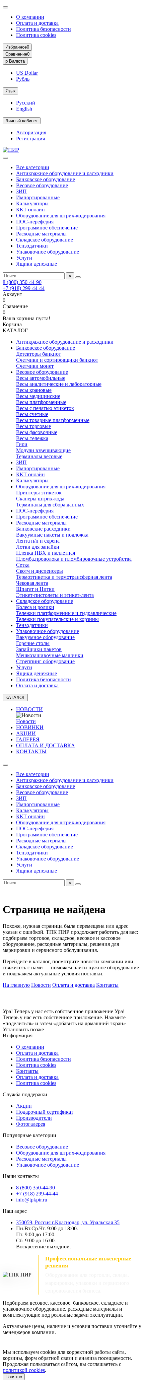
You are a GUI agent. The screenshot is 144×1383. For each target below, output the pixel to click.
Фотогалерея (30, 1124)
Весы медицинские (38, 396)
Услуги (24, 258)
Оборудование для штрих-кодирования (60, 215)
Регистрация (30, 138)
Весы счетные (32, 414)
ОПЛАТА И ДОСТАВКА (45, 745)
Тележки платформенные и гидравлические (66, 613)
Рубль (22, 79)
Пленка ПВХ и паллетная (45, 553)
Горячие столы (33, 643)
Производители (34, 1118)
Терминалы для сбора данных (50, 504)
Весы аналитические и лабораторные (58, 384)
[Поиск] (78, 277)
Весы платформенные (41, 402)
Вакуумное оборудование (45, 637)
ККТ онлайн (30, 209)
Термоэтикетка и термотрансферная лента (64, 577)
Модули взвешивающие (43, 450)
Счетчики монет (35, 366)
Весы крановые (34, 390)
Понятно (13, 1376)
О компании (30, 17)
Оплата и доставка (37, 23)
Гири (21, 444)
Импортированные (38, 197)
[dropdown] (5, 7)
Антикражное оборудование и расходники (65, 173)
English (24, 109)
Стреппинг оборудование (45, 661)
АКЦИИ (26, 733)
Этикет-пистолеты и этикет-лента (55, 595)
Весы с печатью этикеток (45, 408)
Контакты (107, 985)
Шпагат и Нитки (35, 589)
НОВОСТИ (29, 709)
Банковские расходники (43, 529)
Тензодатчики (32, 246)
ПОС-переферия (35, 221)
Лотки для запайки (37, 547)
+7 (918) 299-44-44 (24, 288)
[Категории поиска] (5, 158)
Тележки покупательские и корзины (57, 619)
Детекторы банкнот (38, 354)
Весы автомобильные (40, 378)
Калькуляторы (32, 203)
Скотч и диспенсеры (39, 571)
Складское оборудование (44, 240)
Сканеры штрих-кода (40, 498)
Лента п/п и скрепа (38, 541)
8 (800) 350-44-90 (22, 282)
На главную (16, 985)
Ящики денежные (36, 264)
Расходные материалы (41, 233)
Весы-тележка (32, 438)
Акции (24, 1106)
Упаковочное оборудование (47, 252)
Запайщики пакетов (39, 649)
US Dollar (27, 73)
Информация (17, 1035)
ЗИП (21, 191)
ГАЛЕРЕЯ (28, 739)
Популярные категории (29, 1135)
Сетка (22, 565)
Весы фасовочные (36, 432)
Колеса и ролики (35, 607)
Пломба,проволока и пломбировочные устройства (74, 559)
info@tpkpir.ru (31, 1199)
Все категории (32, 167)
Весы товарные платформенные (52, 420)
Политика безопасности (43, 29)
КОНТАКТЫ (31, 751)
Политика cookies (36, 35)
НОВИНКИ (30, 727)
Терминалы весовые (39, 456)
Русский (25, 103)
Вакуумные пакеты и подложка (52, 535)
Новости (26, 721)
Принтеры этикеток (39, 492)
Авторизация (31, 132)
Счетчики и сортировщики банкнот (57, 360)
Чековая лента (32, 583)
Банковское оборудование (45, 179)
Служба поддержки (25, 1094)
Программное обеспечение (47, 227)
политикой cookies (24, 1370)
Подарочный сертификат (44, 1112)
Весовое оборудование (42, 185)
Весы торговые (33, 426)
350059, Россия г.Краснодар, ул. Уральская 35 (68, 1222)
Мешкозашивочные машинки (49, 655)
